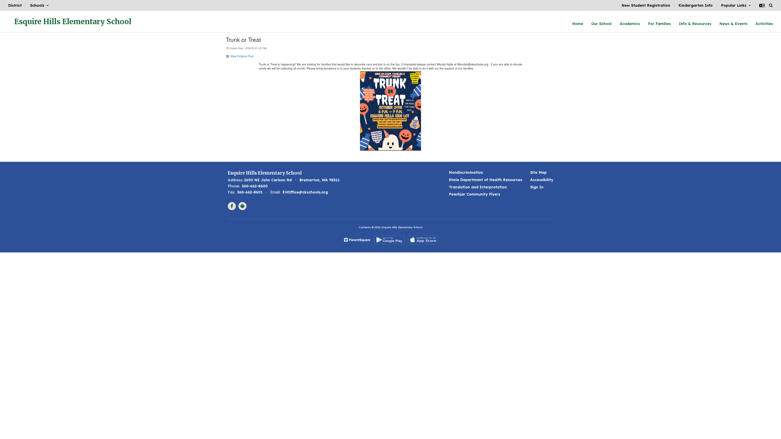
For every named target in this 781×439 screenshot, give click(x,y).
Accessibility (541, 179)
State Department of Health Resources (485, 179)
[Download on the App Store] (423, 239)
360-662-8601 (250, 192)
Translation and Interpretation (478, 187)
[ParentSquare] (357, 240)
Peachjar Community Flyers (474, 194)
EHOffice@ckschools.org (305, 192)
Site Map (538, 172)
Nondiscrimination (466, 172)
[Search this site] (771, 5)
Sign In (536, 187)
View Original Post (242, 56)
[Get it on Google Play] (389, 239)
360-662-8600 (255, 186)
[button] (39, 5)
